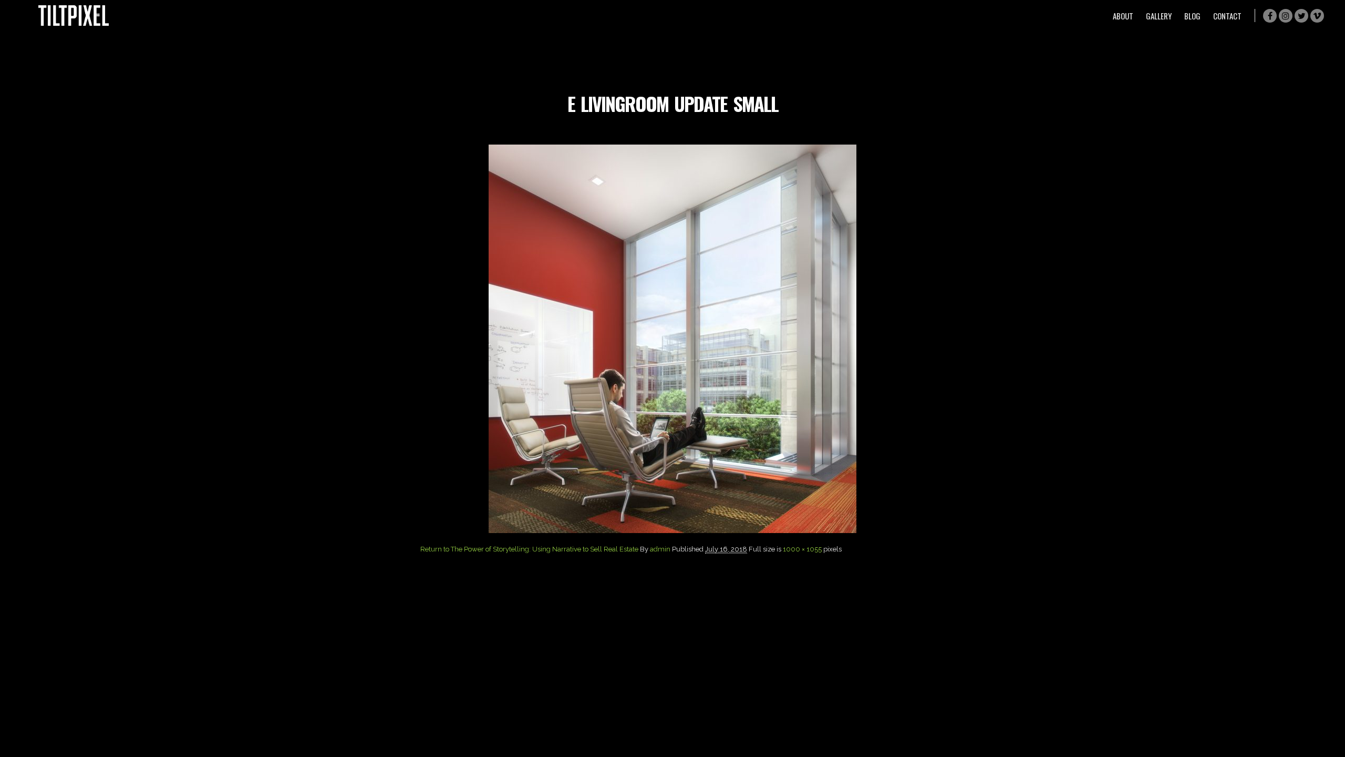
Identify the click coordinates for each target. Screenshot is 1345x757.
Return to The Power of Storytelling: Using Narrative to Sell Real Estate (529, 549)
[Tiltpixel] (73, 15)
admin (660, 549)
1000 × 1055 (802, 549)
